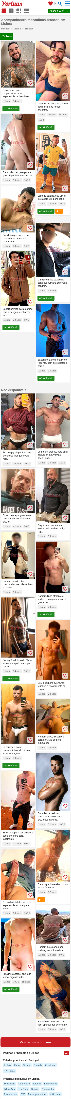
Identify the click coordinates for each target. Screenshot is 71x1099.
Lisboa (7, 1065)
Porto (17, 1065)
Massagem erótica (37, 1094)
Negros (34, 1089)
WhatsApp (9, 1089)
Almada (38, 1065)
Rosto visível (10, 1094)
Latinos (37, 1083)
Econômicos (50, 1083)
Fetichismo (9, 1083)
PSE (23, 1094)
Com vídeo (24, 1083)
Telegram (23, 1089)
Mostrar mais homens (35, 1042)
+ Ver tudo (9, 1071)
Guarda (27, 1065)
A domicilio (48, 1089)
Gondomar (50, 1065)
